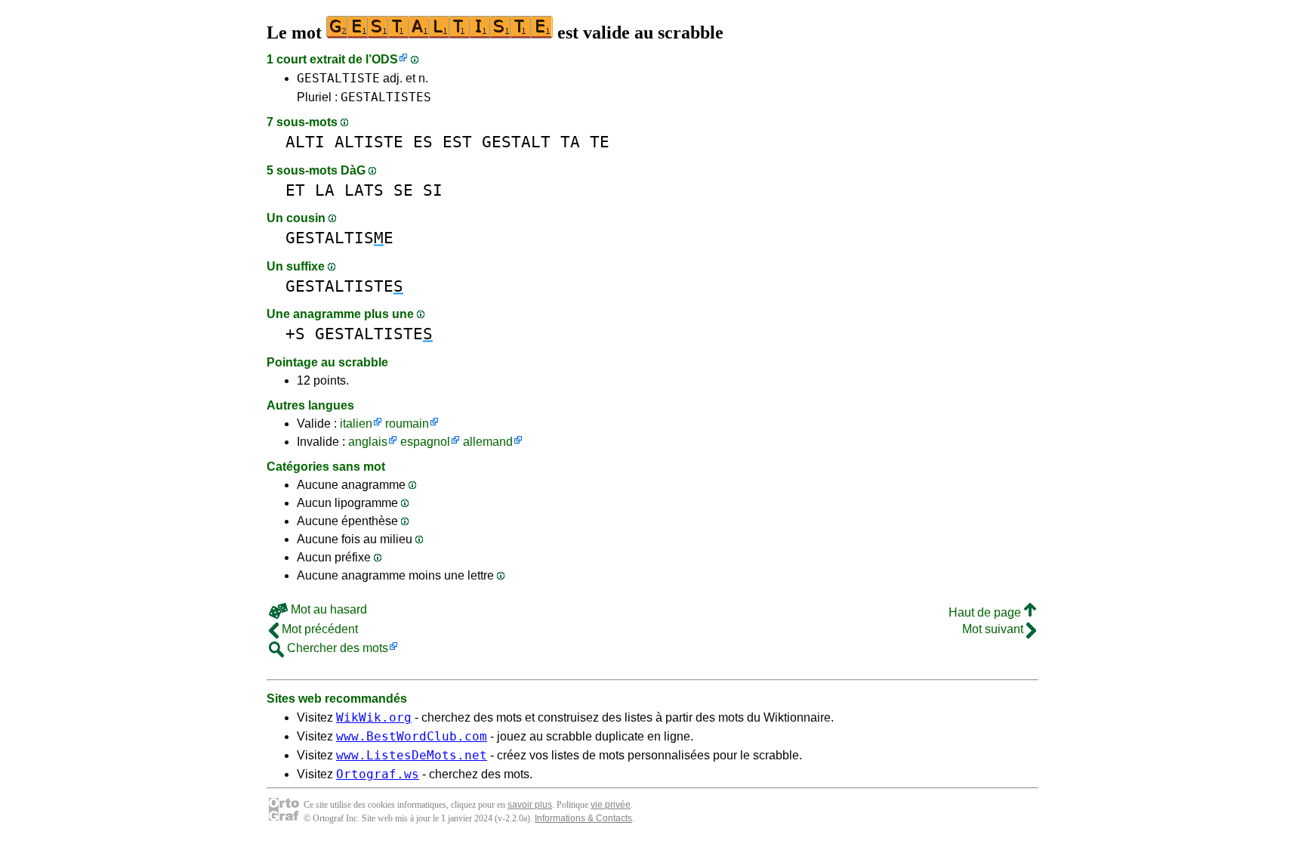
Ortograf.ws (377, 774)
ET (295, 190)
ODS (385, 59)
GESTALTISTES (386, 97)
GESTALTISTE (338, 78)
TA (570, 141)
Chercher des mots (336, 648)
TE (599, 141)
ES (423, 141)
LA (325, 190)
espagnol (425, 441)
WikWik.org (374, 717)
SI (433, 190)
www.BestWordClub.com (411, 736)
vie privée (611, 804)
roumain (407, 423)
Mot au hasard (327, 609)
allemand (488, 441)
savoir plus (530, 804)
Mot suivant (994, 629)
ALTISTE (369, 141)
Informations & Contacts (583, 818)
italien (356, 423)
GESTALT (516, 141)
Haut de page (986, 612)
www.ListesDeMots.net (411, 755)
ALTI (305, 141)
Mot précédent (318, 629)
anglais (367, 441)
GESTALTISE (339, 237)
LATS (364, 190)
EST (457, 141)
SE (403, 190)
